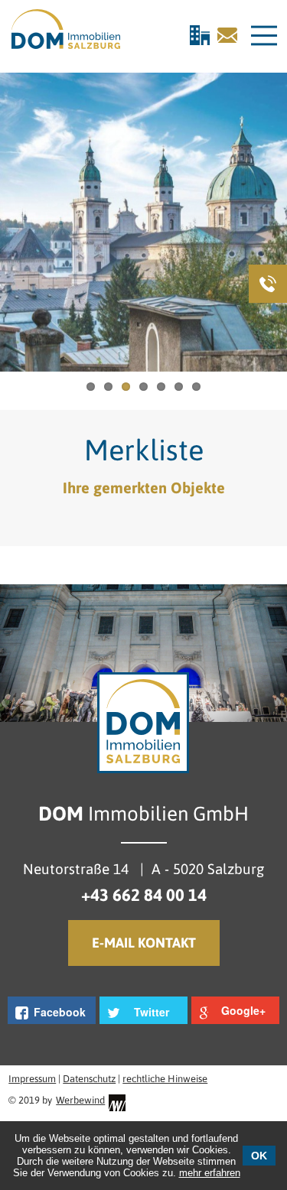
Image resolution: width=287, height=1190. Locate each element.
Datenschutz (89, 1078)
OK (259, 1155)
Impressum (32, 1078)
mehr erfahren (209, 1173)
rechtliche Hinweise (164, 1078)
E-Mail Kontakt (144, 943)
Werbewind (80, 1100)
